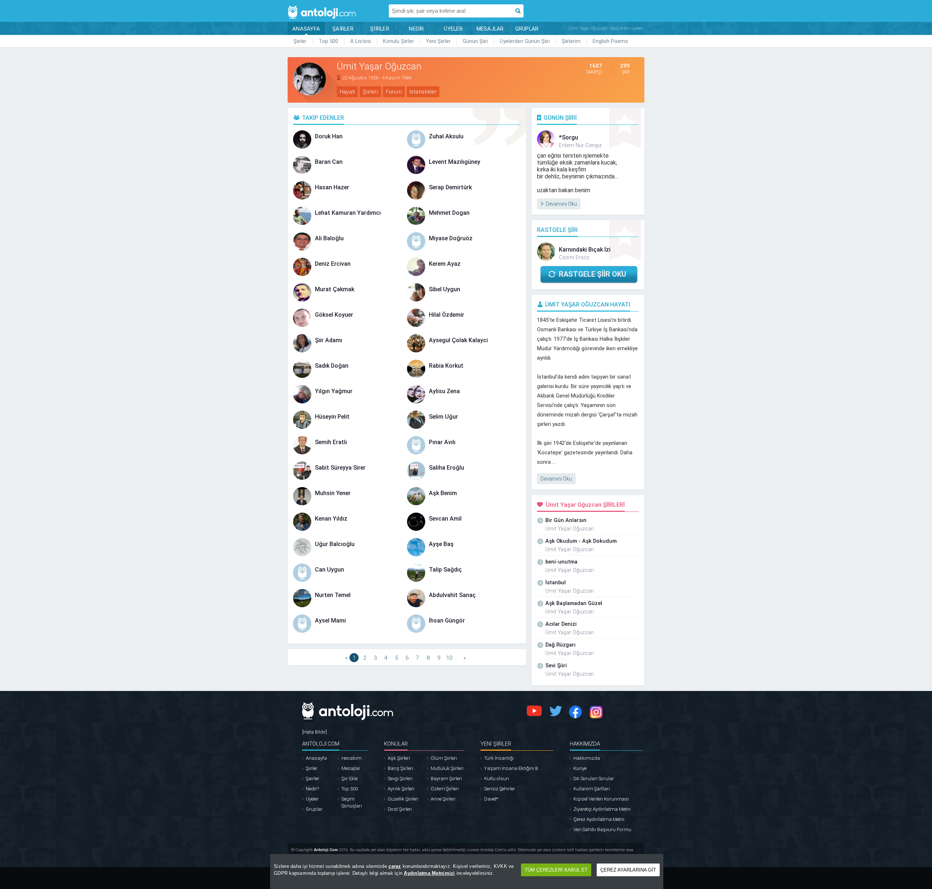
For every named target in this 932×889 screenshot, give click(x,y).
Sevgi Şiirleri (400, 778)
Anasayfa (316, 758)
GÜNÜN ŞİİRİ (560, 117)
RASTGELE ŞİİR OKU (592, 274)
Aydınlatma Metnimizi (429, 873)
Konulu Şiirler (398, 41)
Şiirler (300, 41)
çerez (394, 866)
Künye (580, 768)
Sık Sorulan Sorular (593, 778)
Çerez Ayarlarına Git (628, 870)
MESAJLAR (490, 28)
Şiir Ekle (349, 778)
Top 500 (328, 41)
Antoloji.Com (326, 849)
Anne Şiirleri (443, 799)
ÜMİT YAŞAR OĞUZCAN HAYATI (587, 304)
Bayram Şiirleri (446, 778)
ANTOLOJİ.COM (320, 743)
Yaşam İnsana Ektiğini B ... (513, 768)
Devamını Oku (561, 204)
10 (449, 658)
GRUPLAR (527, 28)
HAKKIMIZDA (585, 743)
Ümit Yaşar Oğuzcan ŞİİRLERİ (585, 504)
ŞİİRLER (379, 28)
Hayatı (347, 91)
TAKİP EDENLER (323, 117)
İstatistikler (423, 91)
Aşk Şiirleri (399, 758)
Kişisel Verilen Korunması (601, 799)
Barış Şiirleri (400, 768)
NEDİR (416, 28)
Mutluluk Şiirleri (447, 768)
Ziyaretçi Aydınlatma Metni (602, 809)
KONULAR (396, 743)
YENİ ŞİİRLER (496, 743)
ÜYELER (453, 28)
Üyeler (312, 799)
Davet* (491, 799)
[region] (466, 871)
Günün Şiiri (475, 41)
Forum (394, 91)
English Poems (610, 41)
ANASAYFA (306, 28)
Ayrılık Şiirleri (401, 788)
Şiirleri (370, 91)
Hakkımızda (586, 758)
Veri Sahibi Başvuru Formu (602, 829)
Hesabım (351, 758)
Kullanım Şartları (591, 788)
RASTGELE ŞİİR (557, 229)
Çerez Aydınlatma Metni (598, 819)
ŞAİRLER (343, 28)
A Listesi (360, 41)
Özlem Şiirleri (445, 788)
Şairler (312, 778)
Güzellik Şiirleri (403, 799)
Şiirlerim (571, 41)
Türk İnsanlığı (499, 758)
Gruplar (314, 809)
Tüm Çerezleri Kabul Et (556, 870)
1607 (595, 66)
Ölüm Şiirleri (444, 758)
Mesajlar (350, 768)
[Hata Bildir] (314, 732)
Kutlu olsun (496, 778)
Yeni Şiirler (438, 41)
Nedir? (312, 788)
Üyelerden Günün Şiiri (525, 41)
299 (625, 66)
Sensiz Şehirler (499, 788)
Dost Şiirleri (400, 809)
